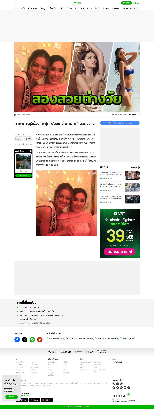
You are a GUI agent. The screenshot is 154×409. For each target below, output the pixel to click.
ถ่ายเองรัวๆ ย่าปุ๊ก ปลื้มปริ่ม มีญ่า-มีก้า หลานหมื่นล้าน (35, 323)
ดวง (49, 367)
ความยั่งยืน (34, 372)
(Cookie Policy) (8, 391)
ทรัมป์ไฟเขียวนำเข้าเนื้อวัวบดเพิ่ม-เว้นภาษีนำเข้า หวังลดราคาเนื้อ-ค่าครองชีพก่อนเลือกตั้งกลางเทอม (111, 174)
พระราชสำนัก (20, 362)
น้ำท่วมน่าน (23, 171)
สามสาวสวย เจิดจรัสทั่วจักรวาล (29, 307)
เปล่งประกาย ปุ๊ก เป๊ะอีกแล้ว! (28, 319)
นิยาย (50, 370)
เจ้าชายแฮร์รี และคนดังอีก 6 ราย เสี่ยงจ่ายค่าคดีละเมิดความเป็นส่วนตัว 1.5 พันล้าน (111, 198)
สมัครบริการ (126, 3)
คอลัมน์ (50, 365)
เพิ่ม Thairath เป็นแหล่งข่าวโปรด (121, 123)
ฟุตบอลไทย (97, 362)
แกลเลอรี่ (83, 370)
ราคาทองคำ (20, 372)
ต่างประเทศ (103, 178)
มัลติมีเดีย (51, 375)
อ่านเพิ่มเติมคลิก (8, 389)
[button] (15, 144)
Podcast (51, 372)
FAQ (67, 383)
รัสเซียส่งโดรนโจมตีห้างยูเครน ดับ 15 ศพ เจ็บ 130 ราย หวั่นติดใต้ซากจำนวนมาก (111, 186)
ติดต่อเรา (38, 386)
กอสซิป (132, 338)
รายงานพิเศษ (52, 362)
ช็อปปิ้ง (115, 359)
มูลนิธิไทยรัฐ (48, 383)
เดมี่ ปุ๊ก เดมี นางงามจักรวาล (56, 338)
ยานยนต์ (33, 370)
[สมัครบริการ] (120, 233)
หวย (64, 367)
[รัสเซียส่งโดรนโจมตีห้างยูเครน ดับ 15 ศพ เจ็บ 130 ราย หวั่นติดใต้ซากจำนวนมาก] (132, 187)
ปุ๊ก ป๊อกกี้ (123, 338)
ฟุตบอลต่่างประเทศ (86, 362)
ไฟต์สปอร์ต (97, 365)
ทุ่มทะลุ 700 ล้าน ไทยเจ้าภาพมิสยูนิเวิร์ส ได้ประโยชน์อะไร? (36, 311)
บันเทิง (114, 115)
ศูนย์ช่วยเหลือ (74, 383)
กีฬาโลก (82, 367)
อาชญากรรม (20, 370)
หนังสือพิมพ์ (66, 362)
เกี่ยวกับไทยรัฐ (38, 383)
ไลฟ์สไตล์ (66, 372)
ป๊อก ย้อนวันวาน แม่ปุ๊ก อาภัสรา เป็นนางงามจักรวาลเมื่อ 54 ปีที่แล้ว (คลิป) (42, 315)
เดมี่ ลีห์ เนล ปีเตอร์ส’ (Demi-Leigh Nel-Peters (80, 338)
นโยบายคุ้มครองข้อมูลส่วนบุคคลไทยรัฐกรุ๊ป (93, 383)
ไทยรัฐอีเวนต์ (117, 362)
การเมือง (34, 365)
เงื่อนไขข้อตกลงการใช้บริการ (25, 386)
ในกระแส (19, 365)
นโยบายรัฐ (19, 367)
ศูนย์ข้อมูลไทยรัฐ (59, 383)
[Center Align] (19, 377)
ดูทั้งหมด (134, 167)
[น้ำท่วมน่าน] (23, 161)
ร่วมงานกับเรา (27, 383)
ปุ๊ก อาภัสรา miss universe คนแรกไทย (107, 338)
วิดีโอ (65, 370)
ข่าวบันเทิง (123, 115)
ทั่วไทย (33, 362)
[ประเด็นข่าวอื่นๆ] (31, 151)
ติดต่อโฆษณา (47, 386)
